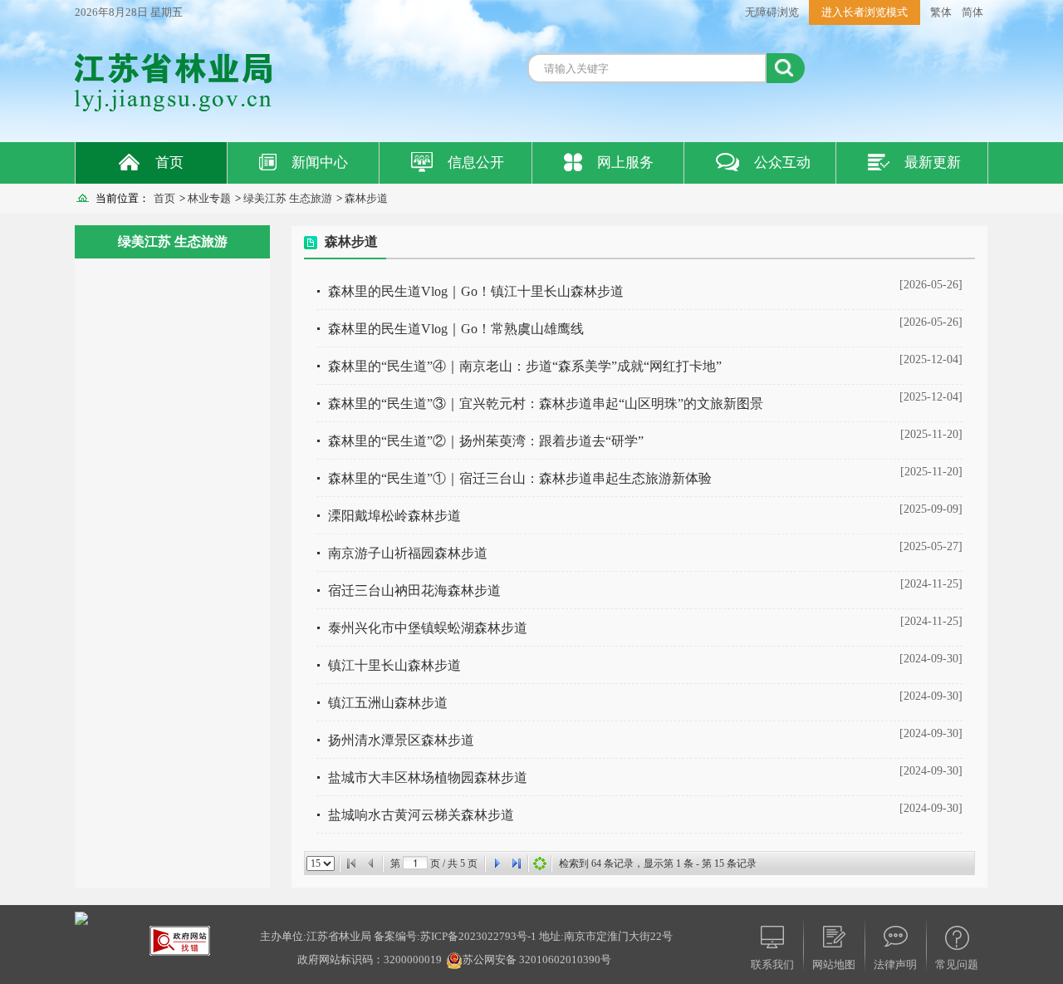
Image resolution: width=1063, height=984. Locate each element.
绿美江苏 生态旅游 (287, 198)
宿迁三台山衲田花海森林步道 (414, 590)
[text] (647, 68)
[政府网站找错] (179, 939)
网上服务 (625, 162)
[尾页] (516, 863)
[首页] (351, 863)
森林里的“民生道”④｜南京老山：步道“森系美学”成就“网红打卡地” (525, 366)
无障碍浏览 (772, 12)
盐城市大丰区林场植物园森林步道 (427, 777)
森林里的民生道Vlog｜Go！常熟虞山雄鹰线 (456, 329)
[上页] (371, 863)
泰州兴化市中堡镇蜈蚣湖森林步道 (427, 628)
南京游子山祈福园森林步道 (407, 553)
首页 (169, 162)
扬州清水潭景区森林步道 (401, 740)
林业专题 (209, 198)
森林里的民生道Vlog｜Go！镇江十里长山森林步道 (476, 291)
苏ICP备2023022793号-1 (478, 936)
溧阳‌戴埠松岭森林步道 (394, 516)
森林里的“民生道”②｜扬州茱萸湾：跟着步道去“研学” (486, 441)
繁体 (941, 12)
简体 (972, 12)
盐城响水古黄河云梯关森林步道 (421, 815)
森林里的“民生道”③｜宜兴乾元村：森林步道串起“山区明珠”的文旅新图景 (545, 403)
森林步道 (366, 198)
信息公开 (476, 162)
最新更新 (932, 162)
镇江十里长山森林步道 (394, 665)
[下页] (496, 863)
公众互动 (782, 162)
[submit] (786, 68)
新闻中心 (319, 162)
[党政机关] (81, 917)
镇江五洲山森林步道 (388, 703)
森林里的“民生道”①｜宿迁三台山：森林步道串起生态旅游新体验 (520, 478)
